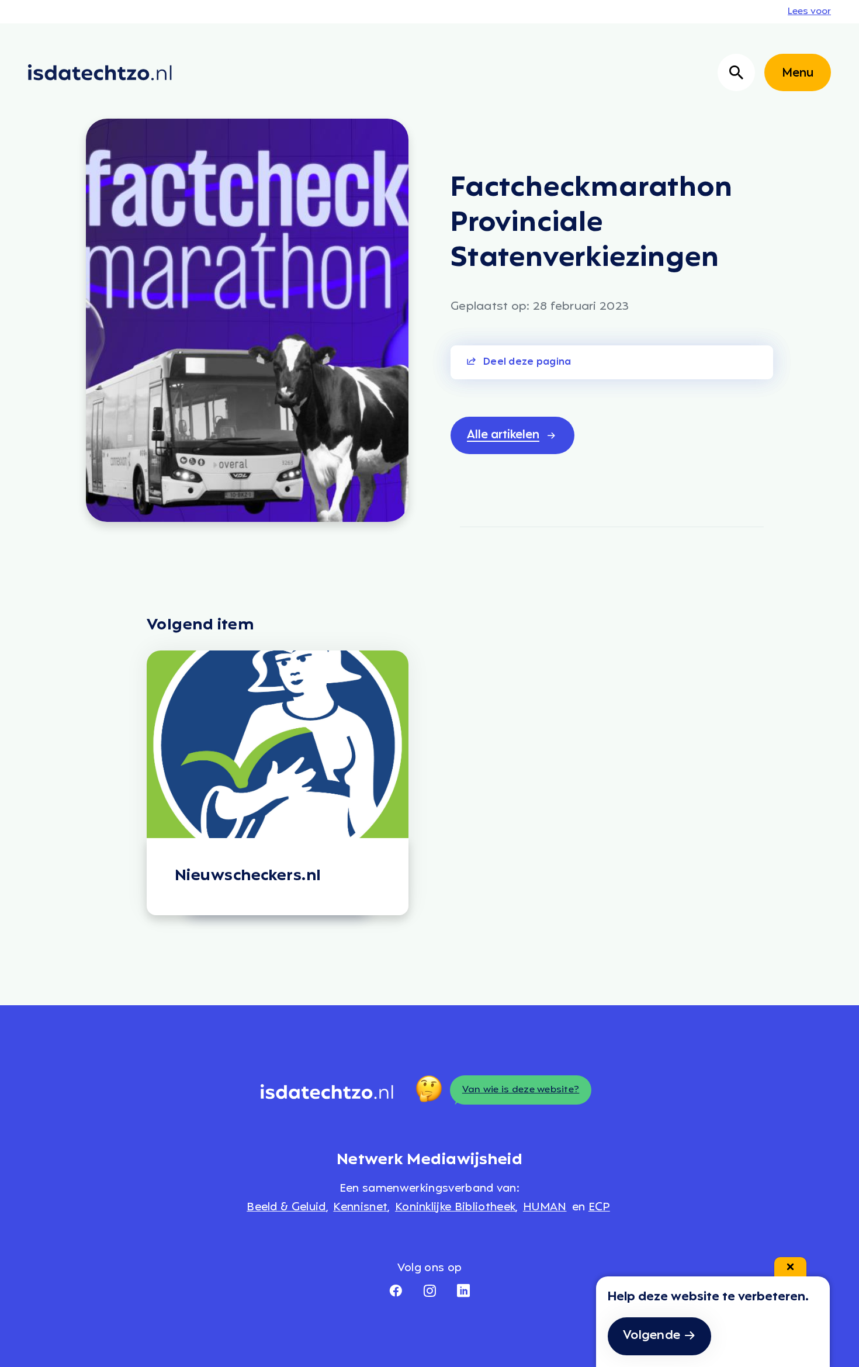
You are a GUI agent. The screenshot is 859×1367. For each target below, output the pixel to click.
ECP (599, 1207)
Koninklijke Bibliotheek (455, 1207)
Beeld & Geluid (286, 1207)
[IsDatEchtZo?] (100, 72)
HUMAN (545, 1207)
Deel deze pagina (527, 362)
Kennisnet (360, 1207)
